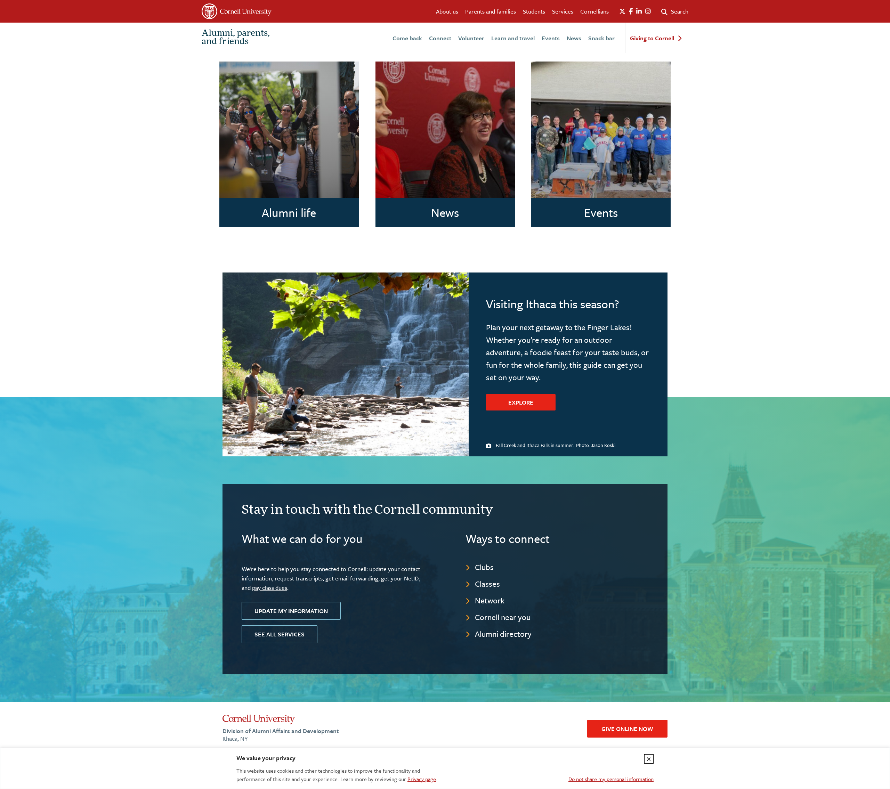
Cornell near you (503, 617)
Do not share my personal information (611, 779)
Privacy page (421, 779)
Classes (487, 583)
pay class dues (269, 587)
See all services (279, 634)
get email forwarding (351, 578)
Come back (407, 38)
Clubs (484, 567)
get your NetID (400, 578)
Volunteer (471, 38)
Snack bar (601, 38)
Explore (520, 402)
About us (447, 11)
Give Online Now (627, 728)
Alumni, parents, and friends (236, 38)
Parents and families (490, 11)
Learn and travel (513, 38)
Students (534, 11)
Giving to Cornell (652, 38)
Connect (440, 38)
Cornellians (594, 11)
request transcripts (299, 578)
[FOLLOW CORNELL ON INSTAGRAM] (648, 11)
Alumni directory (503, 634)
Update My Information (291, 611)
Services (562, 11)
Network (489, 600)
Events (551, 38)
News (574, 38)
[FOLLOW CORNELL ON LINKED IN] (639, 11)
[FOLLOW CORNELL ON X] (622, 11)
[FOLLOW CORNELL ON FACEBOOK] (631, 11)
